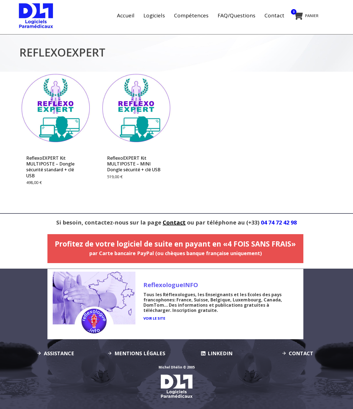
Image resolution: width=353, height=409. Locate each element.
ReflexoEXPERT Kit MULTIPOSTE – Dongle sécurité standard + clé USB (50, 167)
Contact (274, 15)
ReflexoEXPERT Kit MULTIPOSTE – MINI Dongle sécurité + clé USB (134, 164)
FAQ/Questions (236, 15)
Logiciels (154, 15)
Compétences (191, 15)
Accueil (125, 15)
